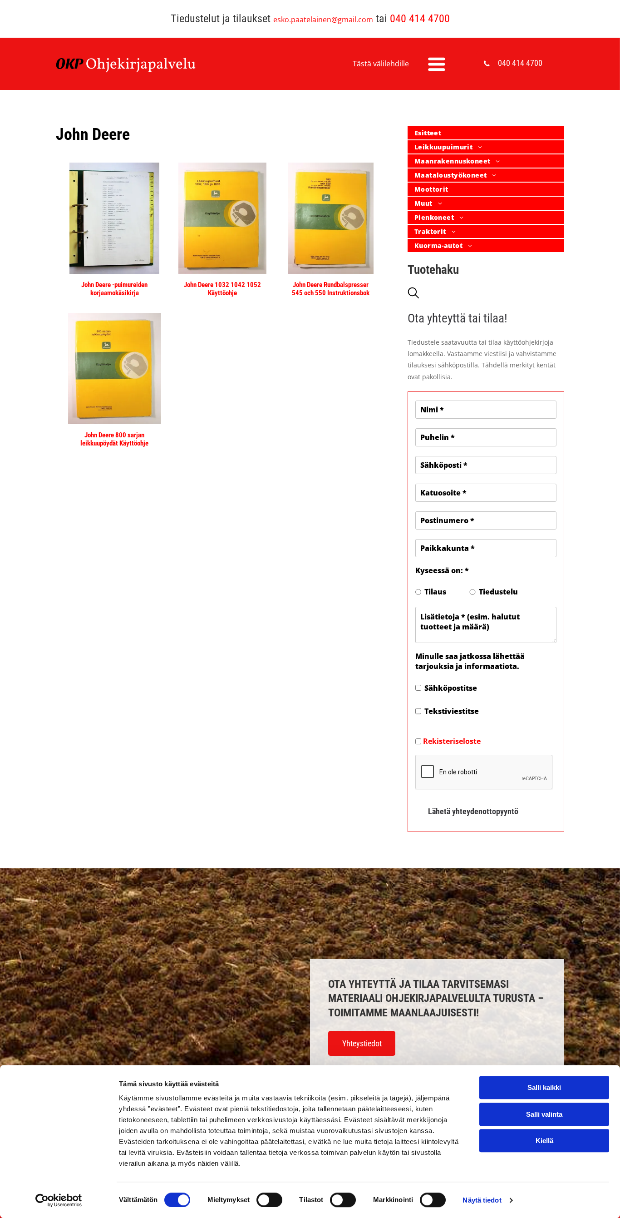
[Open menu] (437, 64)
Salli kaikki (544, 1087)
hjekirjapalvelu (146, 64)
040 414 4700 (420, 18)
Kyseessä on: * (442, 570)
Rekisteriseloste (452, 741)
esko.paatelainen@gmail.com (323, 20)
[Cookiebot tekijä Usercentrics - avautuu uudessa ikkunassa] (58, 1200)
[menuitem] (486, 133)
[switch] (269, 1200)
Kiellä (544, 1140)
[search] (413, 294)
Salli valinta (544, 1114)
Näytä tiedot (482, 1200)
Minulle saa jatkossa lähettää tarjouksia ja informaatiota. (470, 661)
